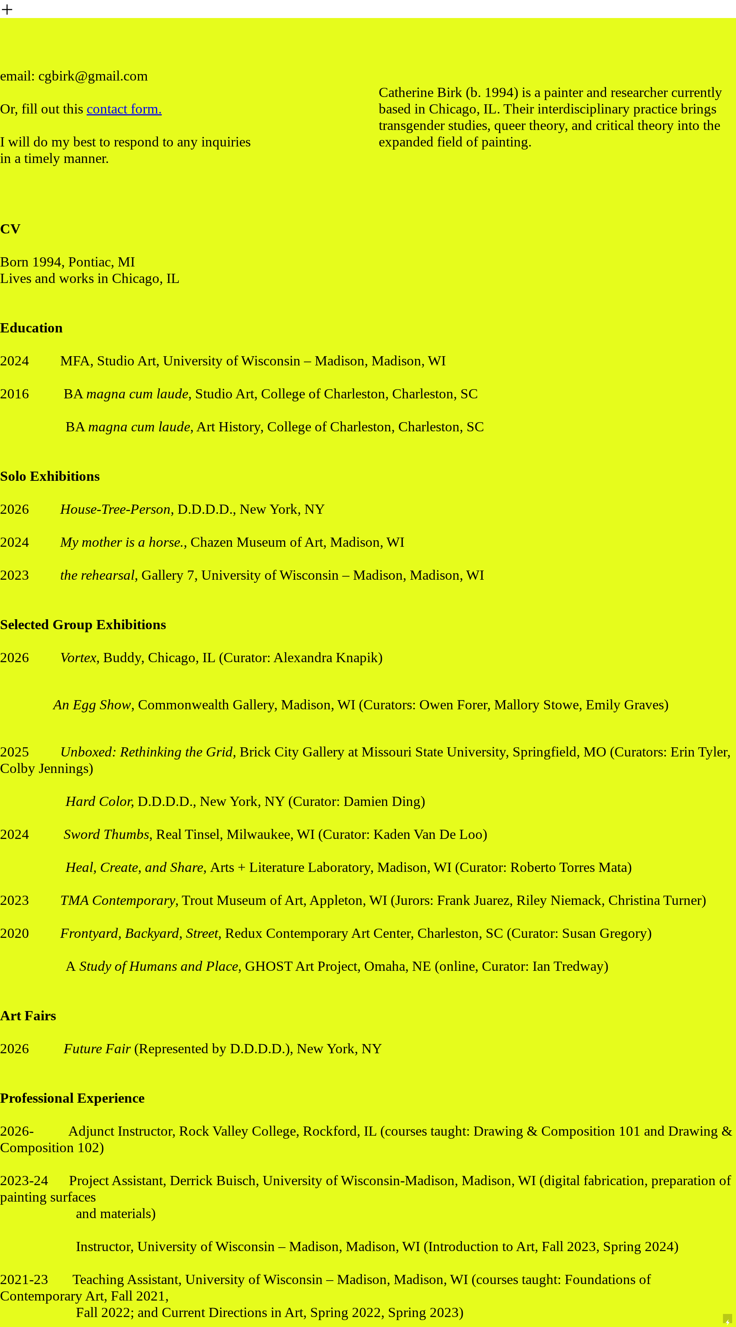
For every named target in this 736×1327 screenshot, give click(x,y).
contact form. (124, 109)
